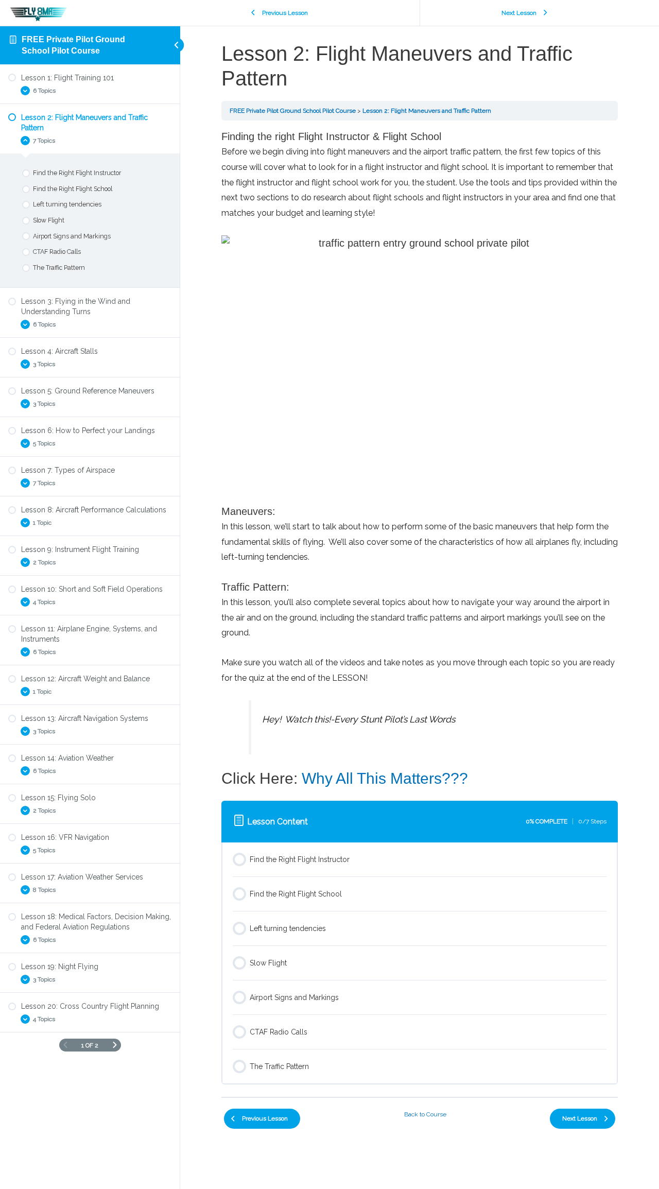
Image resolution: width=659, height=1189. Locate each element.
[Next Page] (115, 1045)
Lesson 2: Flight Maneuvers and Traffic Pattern (426, 110)
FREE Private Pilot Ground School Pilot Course (293, 110)
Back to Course (425, 1114)
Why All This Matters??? (385, 778)
